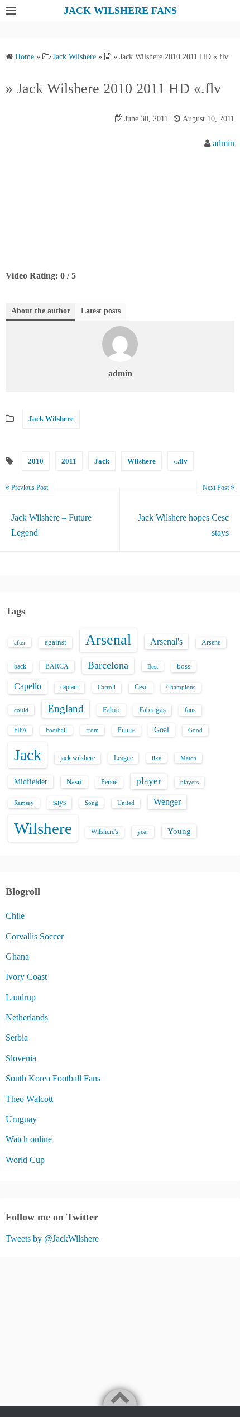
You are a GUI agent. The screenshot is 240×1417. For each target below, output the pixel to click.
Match (188, 758)
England (65, 708)
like (156, 758)
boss (183, 666)
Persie (109, 782)
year (142, 832)
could (21, 710)
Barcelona (108, 665)
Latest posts (101, 311)
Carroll (107, 687)
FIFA (20, 730)
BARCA (57, 666)
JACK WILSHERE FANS (120, 10)
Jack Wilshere (51, 418)
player (148, 781)
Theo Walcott (29, 1099)
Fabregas (152, 710)
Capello (27, 686)
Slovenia (21, 1058)
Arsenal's (166, 641)
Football (56, 730)
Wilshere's (104, 832)
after (20, 642)
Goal (161, 729)
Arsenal (108, 640)
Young (179, 831)
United (126, 803)
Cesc (141, 687)
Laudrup (21, 997)
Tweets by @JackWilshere (52, 1238)
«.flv (181, 461)
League (123, 758)
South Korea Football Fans (53, 1078)
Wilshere (141, 461)
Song (91, 802)
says (59, 802)
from (92, 730)
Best (152, 666)
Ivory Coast (26, 976)
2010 (36, 461)
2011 (68, 461)
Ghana (17, 956)
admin (223, 143)
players (189, 782)
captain (69, 687)
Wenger (167, 802)
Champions (180, 687)
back (20, 666)
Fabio (111, 709)
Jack (101, 461)
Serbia (17, 1037)
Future (126, 730)
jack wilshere (77, 758)
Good (195, 730)
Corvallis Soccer (35, 936)
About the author (40, 311)
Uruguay (21, 1119)
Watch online (29, 1139)
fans (190, 710)
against (55, 642)
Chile (15, 915)
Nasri (74, 781)
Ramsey (24, 803)
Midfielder (30, 781)
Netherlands (27, 1017)
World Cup (25, 1160)
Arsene (210, 642)
